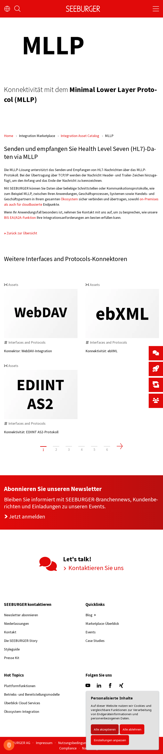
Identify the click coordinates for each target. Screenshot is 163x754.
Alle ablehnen (132, 729)
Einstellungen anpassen (110, 740)
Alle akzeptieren (105, 729)
